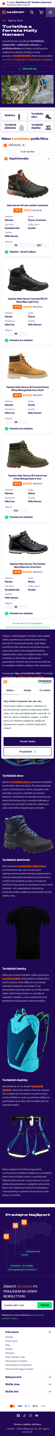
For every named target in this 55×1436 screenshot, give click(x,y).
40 (16, 607)
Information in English (16, 1361)
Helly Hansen (11, 236)
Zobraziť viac (29, 69)
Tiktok (24, 1415)
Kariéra (9, 1349)
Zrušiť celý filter (27, 151)
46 (16, 333)
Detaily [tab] (27, 690)
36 (16, 245)
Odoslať (45, 1305)
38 (16, 422)
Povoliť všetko (27, 741)
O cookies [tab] (45, 690)
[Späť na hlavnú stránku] (13, 12)
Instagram (30, 1415)
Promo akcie (11, 1341)
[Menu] (50, 12)
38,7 (39, 245)
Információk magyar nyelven (19, 1369)
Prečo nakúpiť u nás (15, 1357)
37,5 (16, 510)
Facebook (18, 1415)
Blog (7, 1345)
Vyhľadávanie (32, 12)
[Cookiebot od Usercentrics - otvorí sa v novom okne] (38, 682)
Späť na (15, 20)
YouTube (36, 1415)
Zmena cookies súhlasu (27, 1424)
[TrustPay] (42, 1406)
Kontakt (9, 1337)
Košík (41, 12)
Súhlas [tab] (10, 690)
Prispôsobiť (25, 751)
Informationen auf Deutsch (18, 1365)
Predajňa (9, 1353)
